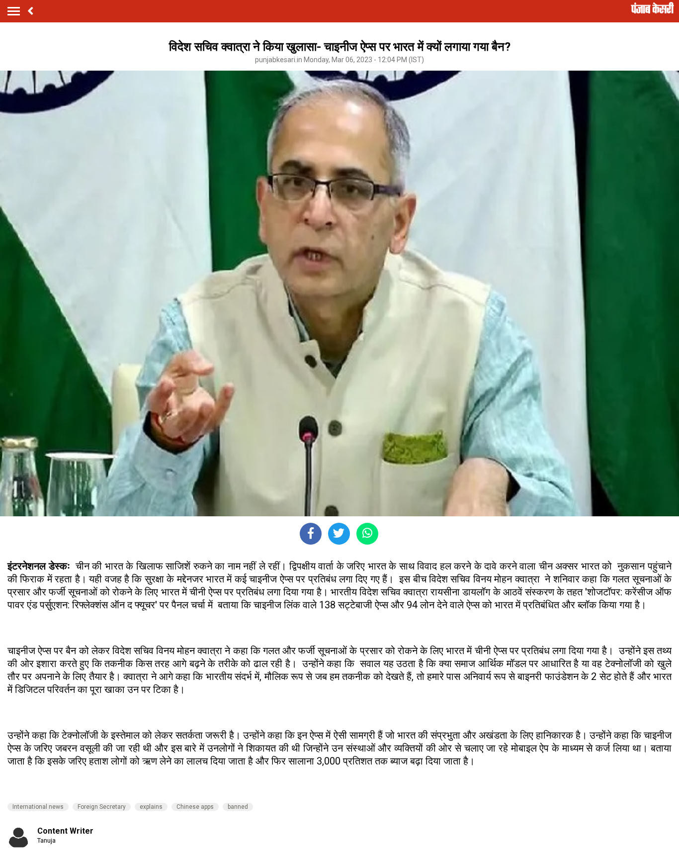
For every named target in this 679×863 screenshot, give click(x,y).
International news (38, 806)
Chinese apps (195, 806)
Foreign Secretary (102, 806)
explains (151, 806)
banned (238, 806)
